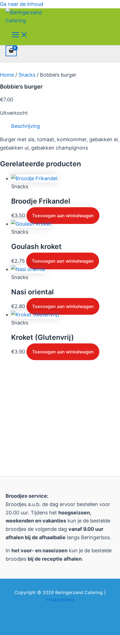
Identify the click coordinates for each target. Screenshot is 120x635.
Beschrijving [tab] (25, 126)
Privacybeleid (60, 599)
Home (7, 75)
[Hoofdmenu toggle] (20, 35)
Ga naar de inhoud (21, 4)
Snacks (26, 75)
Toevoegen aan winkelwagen (63, 215)
